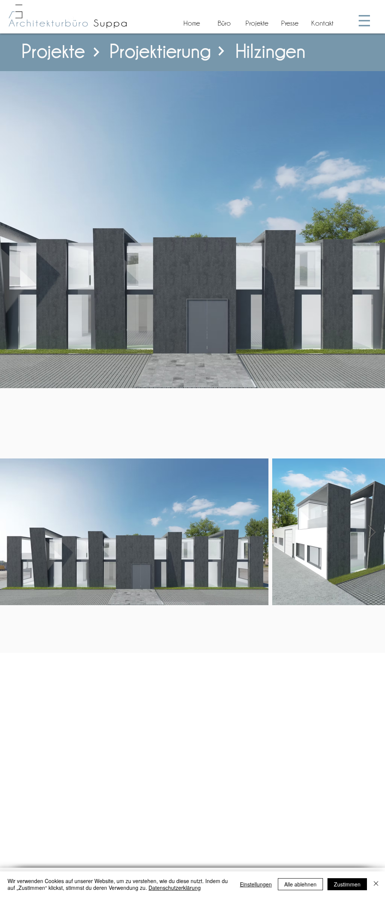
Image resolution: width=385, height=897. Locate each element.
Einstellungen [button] (256, 884)
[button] (364, 20)
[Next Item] (372, 532)
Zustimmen (347, 884)
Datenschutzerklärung (175, 887)
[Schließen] (375, 884)
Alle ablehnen (300, 884)
